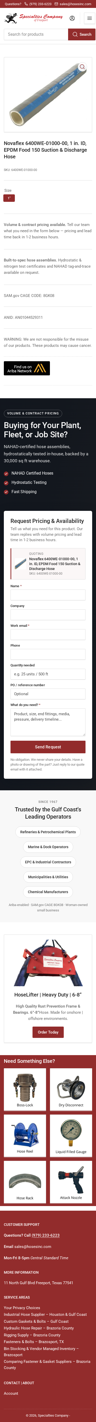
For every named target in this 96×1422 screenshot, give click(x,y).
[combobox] (49, 34)
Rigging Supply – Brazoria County (32, 1335)
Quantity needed (22, 665)
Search (85, 34)
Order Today (48, 1032)
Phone (15, 645)
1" (9, 198)
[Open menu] (89, 18)
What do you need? (25, 705)
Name (16, 586)
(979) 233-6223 (46, 1235)
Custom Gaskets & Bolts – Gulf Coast (36, 1321)
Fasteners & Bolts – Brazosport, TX (34, 1341)
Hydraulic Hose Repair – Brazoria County (39, 1328)
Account (11, 1393)
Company (17, 606)
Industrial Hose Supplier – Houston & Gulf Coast (45, 1314)
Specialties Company (53, 1415)
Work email (20, 626)
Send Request (48, 747)
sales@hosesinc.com (32, 1246)
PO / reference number (27, 685)
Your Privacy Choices (22, 1308)
